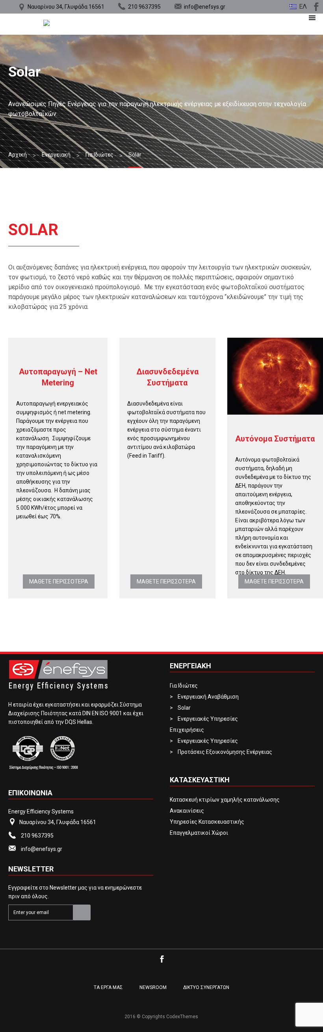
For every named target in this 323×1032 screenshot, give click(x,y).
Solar (184, 708)
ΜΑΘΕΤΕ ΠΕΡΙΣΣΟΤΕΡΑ (58, 581)
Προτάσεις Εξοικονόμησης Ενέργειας (225, 752)
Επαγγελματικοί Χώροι (199, 833)
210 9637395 (144, 7)
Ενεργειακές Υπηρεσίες (208, 719)
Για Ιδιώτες (184, 685)
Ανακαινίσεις (187, 811)
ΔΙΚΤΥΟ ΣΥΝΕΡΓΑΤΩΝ (206, 987)
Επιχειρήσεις (187, 730)
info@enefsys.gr (204, 7)
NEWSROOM (153, 987)
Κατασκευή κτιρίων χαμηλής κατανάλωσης (225, 799)
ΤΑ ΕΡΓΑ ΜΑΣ (108, 987)
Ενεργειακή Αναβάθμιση (208, 697)
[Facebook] (315, 5)
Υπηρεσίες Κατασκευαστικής (207, 822)
